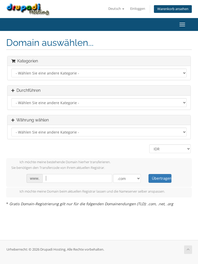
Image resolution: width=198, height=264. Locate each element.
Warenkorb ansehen (172, 9)
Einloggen (137, 8)
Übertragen (161, 178)
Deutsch (115, 8)
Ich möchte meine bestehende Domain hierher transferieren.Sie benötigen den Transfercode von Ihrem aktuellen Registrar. (61, 165)
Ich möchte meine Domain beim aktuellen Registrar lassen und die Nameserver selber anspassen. (92, 191)
